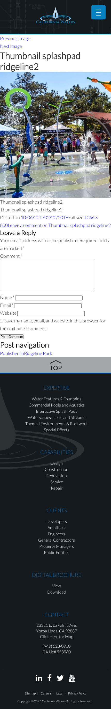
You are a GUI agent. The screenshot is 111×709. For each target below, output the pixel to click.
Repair (56, 487)
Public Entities (56, 552)
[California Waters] (55, 15)
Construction (56, 469)
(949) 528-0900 (56, 646)
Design (56, 463)
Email (6, 305)
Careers (46, 693)
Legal (59, 693)
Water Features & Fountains (56, 398)
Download (56, 591)
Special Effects (56, 429)
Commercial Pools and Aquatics (57, 404)
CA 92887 (68, 630)
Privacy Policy (77, 693)
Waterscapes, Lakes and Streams (56, 417)
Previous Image (15, 38)
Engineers (56, 533)
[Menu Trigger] (98, 12)
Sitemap (30, 693)
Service (56, 481)
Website (8, 313)
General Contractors (56, 539)
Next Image (11, 46)
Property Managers (56, 546)
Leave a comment (59, 225)
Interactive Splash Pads (56, 411)
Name (7, 297)
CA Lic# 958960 (57, 651)
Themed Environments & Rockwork (56, 423)
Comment (11, 256)
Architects (56, 527)
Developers (56, 521)
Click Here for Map (56, 636)
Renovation (56, 475)
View (56, 585)
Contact (56, 614)
